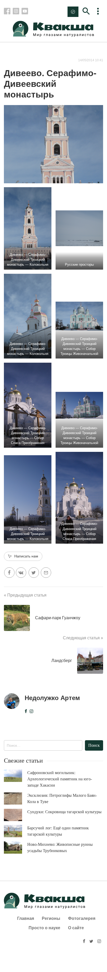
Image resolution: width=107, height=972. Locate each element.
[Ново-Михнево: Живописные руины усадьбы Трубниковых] (15, 847)
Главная (25, 918)
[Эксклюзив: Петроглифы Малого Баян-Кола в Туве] (15, 798)
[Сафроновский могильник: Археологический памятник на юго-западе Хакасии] (15, 776)
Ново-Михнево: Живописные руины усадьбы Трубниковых (60, 847)
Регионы (51, 918)
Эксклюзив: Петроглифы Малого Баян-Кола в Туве (62, 798)
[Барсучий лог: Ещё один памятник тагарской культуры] (15, 831)
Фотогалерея (81, 918)
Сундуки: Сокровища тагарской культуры (64, 812)
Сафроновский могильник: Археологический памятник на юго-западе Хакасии (59, 778)
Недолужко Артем (52, 697)
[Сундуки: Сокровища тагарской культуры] (15, 815)
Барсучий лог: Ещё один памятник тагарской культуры (58, 831)
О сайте (76, 928)
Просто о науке (44, 928)
